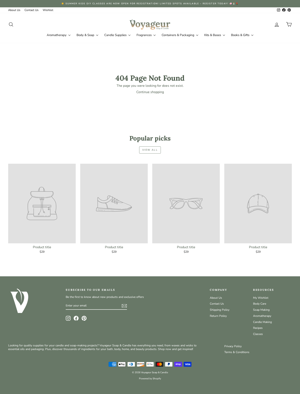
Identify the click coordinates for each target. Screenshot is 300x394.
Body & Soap (86, 35)
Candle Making (262, 322)
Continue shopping (150, 92)
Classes (258, 334)
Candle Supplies (115, 35)
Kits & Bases (213, 35)
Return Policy (218, 316)
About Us (14, 10)
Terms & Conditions (236, 352)
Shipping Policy (219, 310)
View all (150, 149)
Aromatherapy (57, 35)
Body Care (259, 304)
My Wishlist (260, 298)
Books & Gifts (240, 35)
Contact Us (31, 10)
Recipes (258, 328)
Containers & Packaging (178, 35)
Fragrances (144, 35)
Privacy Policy (233, 346)
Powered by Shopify (150, 378)
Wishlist (48, 10)
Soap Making (261, 310)
